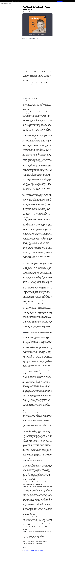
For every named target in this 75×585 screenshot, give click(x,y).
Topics (22, 1)
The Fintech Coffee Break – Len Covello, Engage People (33, 550)
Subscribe (60, 1)
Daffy (43, 73)
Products (27, 1)
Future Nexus (16, 1)
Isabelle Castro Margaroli (26, 11)
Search (55, 1)
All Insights (4, 3)
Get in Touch (33, 1)
